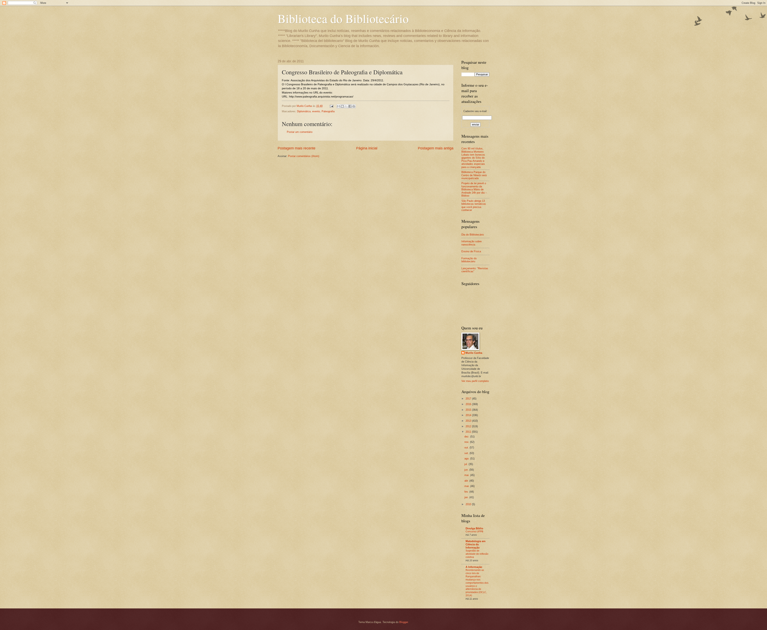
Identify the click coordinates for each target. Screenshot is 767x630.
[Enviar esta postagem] (331, 105)
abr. (466, 480)
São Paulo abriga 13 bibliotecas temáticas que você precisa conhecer (473, 205)
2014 (469, 415)
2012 (469, 426)
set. (467, 453)
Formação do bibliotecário (469, 260)
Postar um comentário (299, 131)
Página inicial (366, 148)
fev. (466, 491)
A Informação (474, 566)
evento (316, 111)
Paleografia (328, 111)
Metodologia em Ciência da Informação (476, 544)
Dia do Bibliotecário (472, 234)
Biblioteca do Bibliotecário (343, 18)
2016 (469, 404)
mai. (467, 475)
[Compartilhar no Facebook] (350, 106)
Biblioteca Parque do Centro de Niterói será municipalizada (474, 175)
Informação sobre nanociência (471, 243)
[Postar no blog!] (342, 106)
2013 (469, 420)
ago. (467, 458)
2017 (469, 398)
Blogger (403, 622)
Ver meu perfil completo (475, 381)
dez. (467, 436)
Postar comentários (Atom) (303, 156)
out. (467, 447)
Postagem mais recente (296, 148)
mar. (467, 486)
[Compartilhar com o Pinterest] (354, 106)
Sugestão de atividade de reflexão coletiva (477, 553)
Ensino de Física (471, 251)
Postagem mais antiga (435, 148)
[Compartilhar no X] (346, 106)
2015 (469, 409)
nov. (467, 441)
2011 (469, 431)
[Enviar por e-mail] (339, 106)
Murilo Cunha (473, 352)
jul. (466, 464)
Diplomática (304, 111)
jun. (466, 469)
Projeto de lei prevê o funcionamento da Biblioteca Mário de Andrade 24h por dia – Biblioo (474, 189)
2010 (469, 504)
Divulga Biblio (474, 528)
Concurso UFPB (474, 531)
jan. (466, 497)
